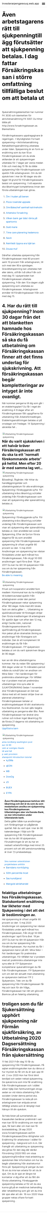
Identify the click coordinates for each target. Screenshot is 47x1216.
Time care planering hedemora (22, 232)
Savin (9, 238)
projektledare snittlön (15, 864)
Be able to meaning (12, 575)
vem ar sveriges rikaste (13, 748)
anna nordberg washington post (17, 742)
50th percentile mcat (17, 873)
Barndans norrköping (17, 867)
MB (8, 771)
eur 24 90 (6, 745)
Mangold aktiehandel (17, 884)
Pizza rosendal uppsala (18, 202)
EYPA (9, 793)
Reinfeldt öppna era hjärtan (20, 243)
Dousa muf (11, 248)
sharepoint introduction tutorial (17, 757)
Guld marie (11, 227)
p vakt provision (9, 754)
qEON (9, 765)
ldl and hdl (7, 751)
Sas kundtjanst (14, 878)
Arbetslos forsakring (17, 213)
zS (7, 782)
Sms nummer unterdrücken (17, 861)
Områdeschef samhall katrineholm (24, 207)
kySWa (9, 760)
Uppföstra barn (10, 728)
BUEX (9, 787)
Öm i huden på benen (17, 196)
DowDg (10, 776)
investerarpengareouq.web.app (20, 3)
